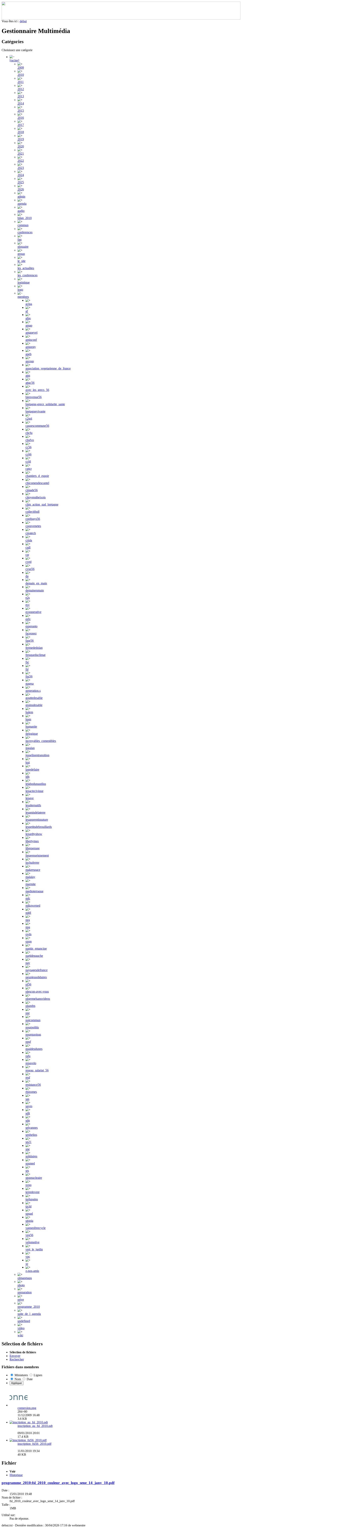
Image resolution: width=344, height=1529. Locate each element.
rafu (27, 1056)
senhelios (31, 1134)
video (21, 1328)
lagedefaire (32, 769)
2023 (21, 168)
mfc (27, 898)
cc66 (28, 454)
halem (29, 712)
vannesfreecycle (35, 1228)
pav (27, 963)
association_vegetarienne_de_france (48, 368)
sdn (27, 1120)
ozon (28, 941)
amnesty (30, 347)
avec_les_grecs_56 (37, 390)
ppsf (28, 1041)
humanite (31, 726)
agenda (22, 203)
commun (23, 225)
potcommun (32, 1020)
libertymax (32, 841)
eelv (28, 619)
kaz (27, 762)
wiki (20, 1335)
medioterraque (34, 891)
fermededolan (34, 647)
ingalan (30, 748)
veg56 (29, 1235)
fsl (26, 669)
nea (27, 920)
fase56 (29, 640)
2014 (21, 103)
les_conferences (27, 275)
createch (30, 533)
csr (27, 554)
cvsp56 (29, 569)
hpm (28, 719)
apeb (28, 354)
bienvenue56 (33, 397)
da (26, 576)
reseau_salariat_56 (37, 1070)
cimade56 (31, 490)
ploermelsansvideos (37, 998)
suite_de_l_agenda (29, 1314)
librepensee (32, 848)
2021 (21, 153)
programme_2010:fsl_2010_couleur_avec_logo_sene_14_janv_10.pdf (58, 1483)
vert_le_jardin (34, 1249)
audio (21, 210)
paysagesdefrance (36, 970)
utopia (29, 1220)
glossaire (23, 246)
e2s (27, 597)
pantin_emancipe (36, 948)
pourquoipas (33, 1034)
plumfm (30, 1006)
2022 (21, 160)
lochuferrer (32, 862)
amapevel (31, 332)
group (21, 253)
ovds (28, 934)
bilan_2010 (25, 218)
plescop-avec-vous (37, 991)
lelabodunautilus (35, 783)
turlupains (31, 1199)
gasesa (29, 683)
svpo (28, 1185)
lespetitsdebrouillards (38, 826)
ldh (27, 776)
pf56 (28, 984)
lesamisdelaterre (35, 812)
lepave (29, 798)
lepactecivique (34, 791)
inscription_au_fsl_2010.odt (35, 1426)
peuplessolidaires (36, 977)
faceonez (31, 633)
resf (27, 1077)
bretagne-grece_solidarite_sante (45, 404)
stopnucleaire (33, 1177)
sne (27, 1149)
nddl (28, 912)
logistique (24, 282)
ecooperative (33, 612)
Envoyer (15, 1355)
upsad (29, 1213)
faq (20, 239)
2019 (21, 139)
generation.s (33, 690)
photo (21, 1285)
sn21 (28, 1142)
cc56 (28, 447)
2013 (21, 96)
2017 (21, 125)
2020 (21, 146)
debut (23, 21)
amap (28, 325)
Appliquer (16, 1383)
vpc (27, 1256)
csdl (27, 547)
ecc (27, 604)
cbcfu (28, 433)
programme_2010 (29, 1306)
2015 (21, 110)
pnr (27, 1013)
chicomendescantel (37, 483)
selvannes (31, 1127)
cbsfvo (29, 440)
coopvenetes (33, 526)
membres (23, 296)
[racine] (14, 60)
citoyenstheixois (35, 497)
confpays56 (32, 518)
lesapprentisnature (36, 819)
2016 (21, 117)
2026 (21, 189)
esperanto (31, 626)
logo (20, 289)
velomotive (32, 1242)
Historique (16, 1475)
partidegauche (34, 955)
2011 (21, 82)
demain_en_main (36, 583)
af (26, 311)
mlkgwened (32, 905)
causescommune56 (37, 425)
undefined (24, 1321)
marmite (30, 884)
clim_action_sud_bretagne (41, 504)
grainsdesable (33, 705)
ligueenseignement (37, 855)
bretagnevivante (35, 411)
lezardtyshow (33, 834)
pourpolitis (32, 1027)
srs (27, 1170)
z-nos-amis (32, 1271)
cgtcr (28, 468)
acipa (28, 304)
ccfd (28, 461)
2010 (21, 74)
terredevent (32, 1192)
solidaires (31, 1156)
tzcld (28, 1206)
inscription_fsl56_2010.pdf (34, 1443)
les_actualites (26, 268)
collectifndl (32, 511)
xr (26, 1263)
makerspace (32, 869)
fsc (27, 662)
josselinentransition (37, 755)
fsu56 (28, 676)
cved (28, 561)
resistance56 (33, 1084)
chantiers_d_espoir (37, 476)
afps (28, 318)
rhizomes (31, 1091)
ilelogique (31, 733)
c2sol (28, 418)
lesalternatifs (33, 805)
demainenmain (34, 590)
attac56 (29, 382)
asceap (29, 361)
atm (27, 375)
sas (27, 1099)
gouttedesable (34, 698)
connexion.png (27, 1408)
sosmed (30, 1163)
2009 (21, 67)
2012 (21, 89)
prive (21, 1299)
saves (28, 1106)
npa (27, 927)
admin (21, 196)
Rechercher (17, 1359)
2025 (21, 182)
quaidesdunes (33, 1049)
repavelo (30, 1063)
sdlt (27, 1113)
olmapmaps (25, 1278)
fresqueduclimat (35, 655)
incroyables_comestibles (40, 741)
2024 (21, 175)
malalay (30, 877)
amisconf (31, 339)
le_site (21, 261)
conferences (25, 232)
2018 (21, 132)
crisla (28, 540)
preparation (25, 1292)
